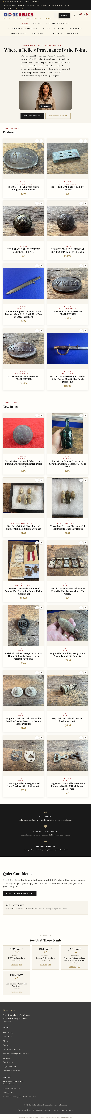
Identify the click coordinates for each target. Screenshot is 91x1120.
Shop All (37, 23)
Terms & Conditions (24, 1110)
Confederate (8, 1062)
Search (64, 15)
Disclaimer (47, 1110)
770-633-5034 (8, 1092)
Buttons (6, 1057)
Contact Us (56, 33)
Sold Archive (76, 28)
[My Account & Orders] (74, 15)
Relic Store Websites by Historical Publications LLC (33, 1117)
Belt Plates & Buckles (53, 28)
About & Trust (18, 33)
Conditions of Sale (58, 116)
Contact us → (20, 9)
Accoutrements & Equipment (23, 28)
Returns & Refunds (66, 1110)
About (5, 1040)
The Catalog (8, 1032)
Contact (6, 1045)
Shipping (55, 1110)
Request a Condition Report (19, 893)
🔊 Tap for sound (45, 106)
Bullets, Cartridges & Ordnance (16, 1053)
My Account (73, 33)
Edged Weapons (9, 1066)
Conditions (7, 1036)
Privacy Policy (37, 1110)
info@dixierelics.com (11, 1088)
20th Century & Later (57, 23)
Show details (14, 964)
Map (20, 964)
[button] (23, 168)
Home (25, 23)
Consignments (38, 33)
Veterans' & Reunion (11, 1070)
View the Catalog (32, 116)
